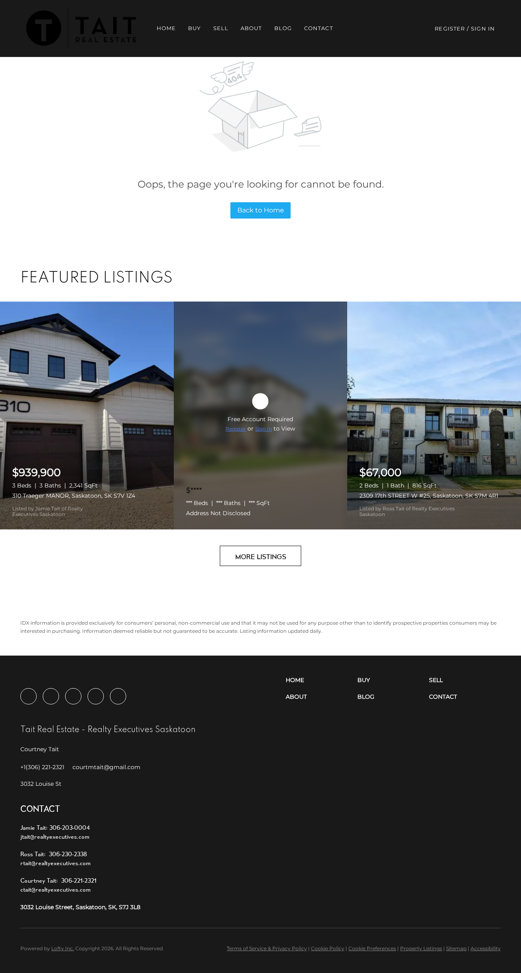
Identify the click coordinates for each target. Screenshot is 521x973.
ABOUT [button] (251, 28)
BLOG (283, 28)
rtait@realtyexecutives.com (55, 862)
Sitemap (456, 948)
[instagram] (73, 696)
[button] (81, 28)
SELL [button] (220, 28)
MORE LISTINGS (260, 556)
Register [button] (450, 28)
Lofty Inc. (62, 948)
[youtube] (96, 696)
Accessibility (486, 948)
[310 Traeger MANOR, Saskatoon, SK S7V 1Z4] (87, 415)
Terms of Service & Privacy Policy (267, 948)
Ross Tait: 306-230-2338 (53, 854)
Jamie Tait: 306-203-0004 (55, 827)
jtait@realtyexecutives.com (55, 836)
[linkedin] (51, 696)
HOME (166, 28)
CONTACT (318, 28)
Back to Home (260, 210)
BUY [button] (194, 28)
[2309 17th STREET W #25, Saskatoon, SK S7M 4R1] (434, 415)
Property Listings (421, 948)
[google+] (118, 696)
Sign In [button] (483, 28)
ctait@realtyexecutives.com (55, 889)
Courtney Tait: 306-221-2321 (58, 880)
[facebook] (28, 696)
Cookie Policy (327, 948)
